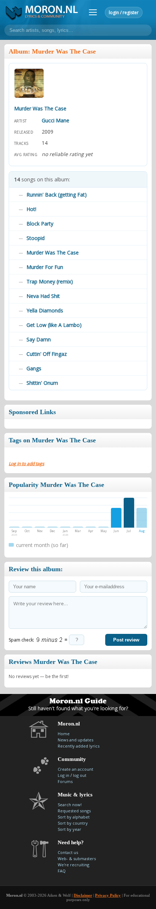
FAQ (62, 871)
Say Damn (38, 339)
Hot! (31, 209)
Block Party (39, 223)
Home (64, 733)
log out (79, 775)
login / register (124, 12)
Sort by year (69, 829)
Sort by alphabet (74, 817)
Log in (63, 775)
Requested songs (74, 810)
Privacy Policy (108, 895)
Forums (65, 781)
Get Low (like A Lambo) (54, 324)
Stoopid (35, 238)
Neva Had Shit (43, 296)
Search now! (70, 804)
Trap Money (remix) (49, 281)
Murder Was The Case (52, 252)
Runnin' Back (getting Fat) (56, 194)
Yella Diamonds (44, 310)
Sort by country (73, 823)
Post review (126, 640)
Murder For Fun (44, 267)
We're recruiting (73, 864)
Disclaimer (83, 895)
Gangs (33, 368)
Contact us (68, 852)
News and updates (75, 739)
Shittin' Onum (42, 382)
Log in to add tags (26, 463)
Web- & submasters (77, 858)
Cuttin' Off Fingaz (46, 353)
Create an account (75, 769)
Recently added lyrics (78, 746)
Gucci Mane (55, 120)
